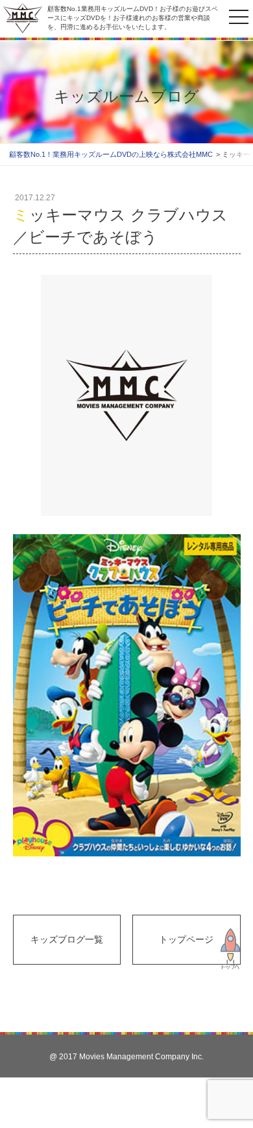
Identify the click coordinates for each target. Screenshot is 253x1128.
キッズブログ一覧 (66, 939)
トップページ (186, 939)
